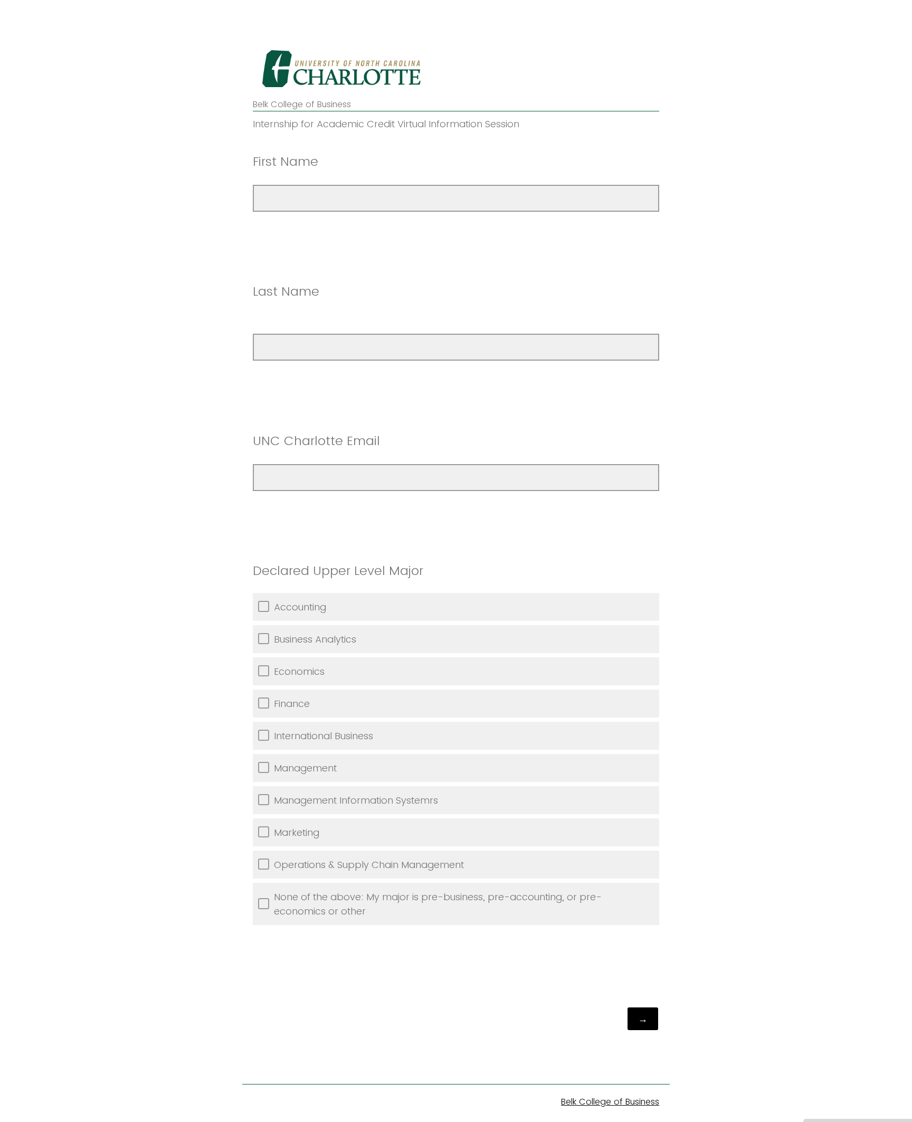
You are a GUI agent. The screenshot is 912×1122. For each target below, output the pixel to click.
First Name (285, 161)
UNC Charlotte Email (316, 440)
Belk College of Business (610, 1102)
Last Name (286, 291)
